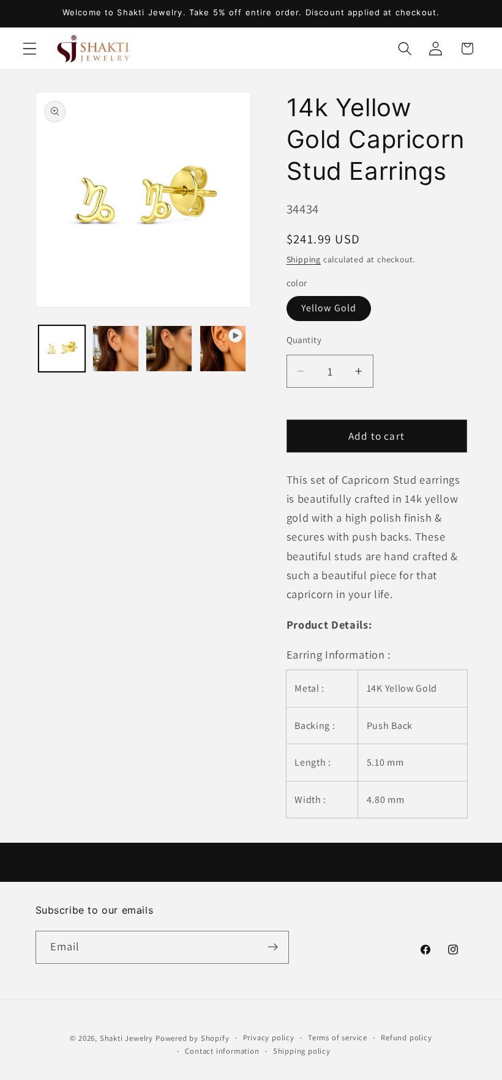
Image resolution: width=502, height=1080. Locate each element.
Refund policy (406, 1037)
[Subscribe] (272, 947)
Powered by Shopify (192, 1038)
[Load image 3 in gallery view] (169, 348)
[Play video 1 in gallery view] (223, 348)
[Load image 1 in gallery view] (62, 348)
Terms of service (337, 1037)
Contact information (222, 1051)
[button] (29, 48)
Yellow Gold (329, 307)
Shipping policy (302, 1051)
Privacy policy (268, 1037)
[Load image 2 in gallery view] (115, 348)
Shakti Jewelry (126, 1038)
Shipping (304, 259)
